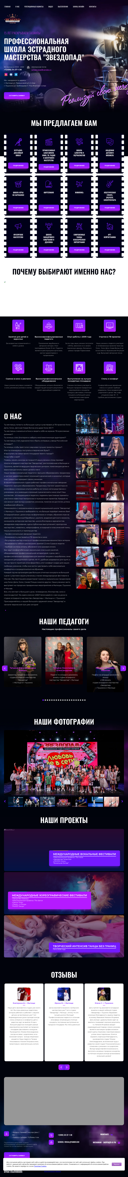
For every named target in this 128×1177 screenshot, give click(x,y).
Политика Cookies (40, 1166)
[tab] (43, 700)
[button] (17, 95)
